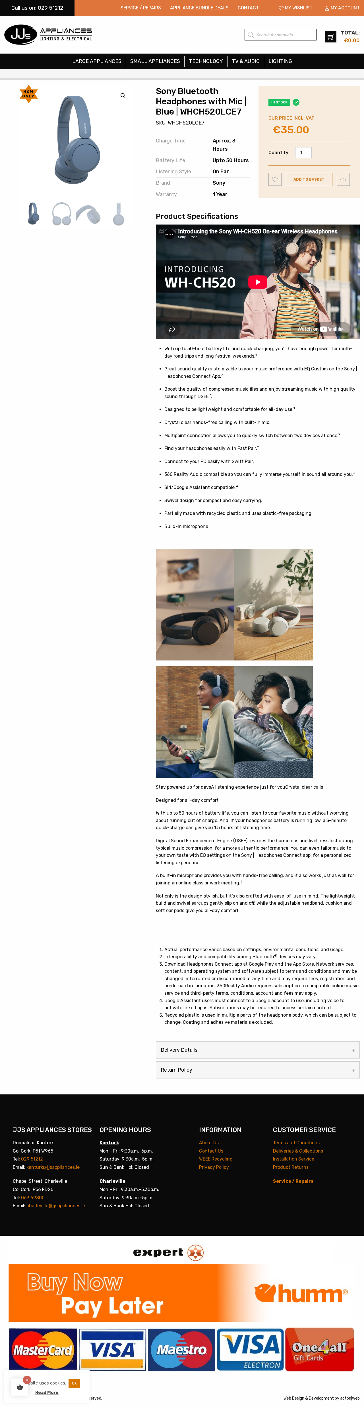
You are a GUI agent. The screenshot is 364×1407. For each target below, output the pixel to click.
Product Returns (291, 1167)
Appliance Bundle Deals (199, 8)
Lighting (280, 61)
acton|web (350, 1398)
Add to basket (308, 179)
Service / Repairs (141, 8)
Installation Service (293, 1159)
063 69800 (33, 1197)
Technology (206, 61)
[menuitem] (141, 8)
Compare (343, 179)
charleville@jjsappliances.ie (55, 1205)
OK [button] (74, 1383)
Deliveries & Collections (298, 1151)
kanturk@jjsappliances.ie (53, 1167)
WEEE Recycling (216, 1159)
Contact (248, 8)
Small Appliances (155, 61)
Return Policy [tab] (176, 1070)
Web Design (294, 1398)
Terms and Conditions (296, 1142)
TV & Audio (246, 61)
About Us (209, 1142)
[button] (123, 96)
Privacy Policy (214, 1167)
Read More (47, 1392)
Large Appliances (96, 61)
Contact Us (211, 1151)
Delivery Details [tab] (179, 1050)
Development (321, 1398)
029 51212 (32, 1159)
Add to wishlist (275, 179)
